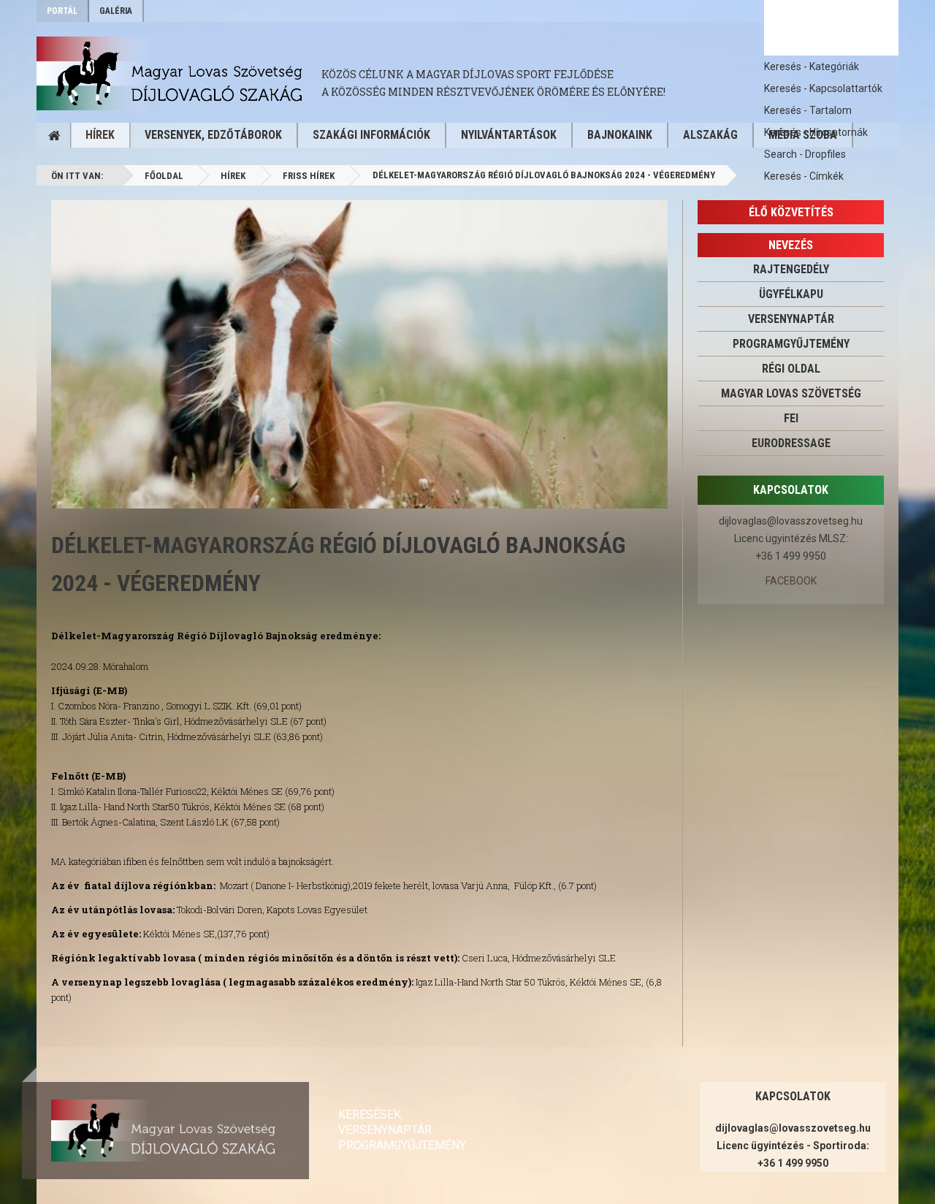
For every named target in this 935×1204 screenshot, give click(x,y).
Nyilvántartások (509, 135)
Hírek (100, 135)
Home (54, 135)
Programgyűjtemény (791, 344)
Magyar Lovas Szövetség (791, 393)
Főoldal (164, 175)
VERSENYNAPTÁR (791, 319)
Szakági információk (371, 135)
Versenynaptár (385, 1130)
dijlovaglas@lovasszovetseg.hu (791, 521)
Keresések (369, 1114)
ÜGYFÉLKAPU (791, 294)
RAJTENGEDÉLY (791, 269)
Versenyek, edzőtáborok (213, 135)
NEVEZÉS (790, 245)
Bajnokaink (619, 135)
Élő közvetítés (791, 212)
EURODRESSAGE (791, 443)
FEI (791, 418)
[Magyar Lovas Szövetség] (179, 73)
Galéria (115, 11)
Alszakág (710, 135)
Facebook (791, 581)
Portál (62, 11)
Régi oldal (791, 369)
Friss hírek (309, 175)
